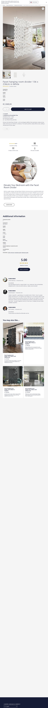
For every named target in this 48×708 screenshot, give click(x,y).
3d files (9, 252)
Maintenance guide (24, 252)
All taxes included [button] (35, 150)
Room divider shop (9, 5)
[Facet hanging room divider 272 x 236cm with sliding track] (34, 376)
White (4, 237)
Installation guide (18, 252)
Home (4, 5)
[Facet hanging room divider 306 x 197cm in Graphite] (34, 331)
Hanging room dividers (18, 5)
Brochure (12, 252)
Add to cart (28, 109)
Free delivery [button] (35, 145)
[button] (43, 8)
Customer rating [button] (13, 145)
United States (34, 2)
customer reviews (12, 86)
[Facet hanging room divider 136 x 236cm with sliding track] (13, 338)
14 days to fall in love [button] (13, 150)
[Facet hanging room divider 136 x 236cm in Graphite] (13, 376)
